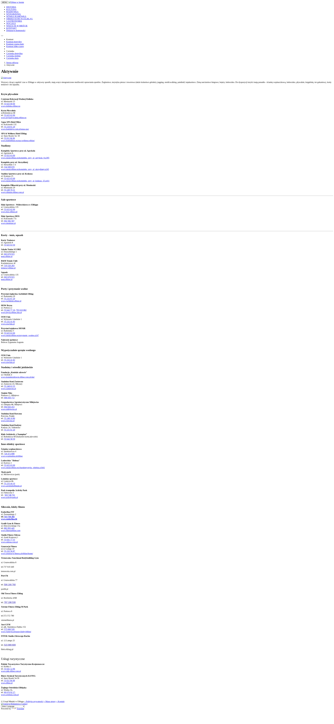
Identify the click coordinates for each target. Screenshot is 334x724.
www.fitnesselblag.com (10, 530)
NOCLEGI (11, 23)
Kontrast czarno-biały (15, 44)
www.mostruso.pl (8, 223)
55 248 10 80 (9, 418)
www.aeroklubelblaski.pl (11, 486)
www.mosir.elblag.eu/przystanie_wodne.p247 (20, 335)
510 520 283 (9, 265)
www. (3, 140)
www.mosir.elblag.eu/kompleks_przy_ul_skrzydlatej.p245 (25, 169)
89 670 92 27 (9, 692)
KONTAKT (11, 28)
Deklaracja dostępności (15, 30)
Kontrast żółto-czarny (15, 46)
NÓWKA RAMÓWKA (16, 16)
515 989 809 (10, 645)
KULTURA (11, 9)
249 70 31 (11, 190)
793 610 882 (21, 310)
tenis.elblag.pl (6, 256)
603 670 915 (9, 254)
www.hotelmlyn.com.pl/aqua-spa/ (15, 129)
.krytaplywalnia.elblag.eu (16, 117)
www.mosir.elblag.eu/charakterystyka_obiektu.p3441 (23, 467)
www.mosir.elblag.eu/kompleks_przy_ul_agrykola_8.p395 (25, 158)
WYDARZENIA (13, 14)
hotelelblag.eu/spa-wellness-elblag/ (20, 140)
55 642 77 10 (9, 310)
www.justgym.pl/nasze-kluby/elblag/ (16, 631)
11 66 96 (11, 138)
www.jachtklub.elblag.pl (11, 301)
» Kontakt (60, 701)
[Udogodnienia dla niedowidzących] (2, 35)
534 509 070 (9, 167)
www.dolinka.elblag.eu (10, 106)
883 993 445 (9, 528)
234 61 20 (10, 127)
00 (14, 465)
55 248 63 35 (9, 386)
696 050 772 (9, 398)
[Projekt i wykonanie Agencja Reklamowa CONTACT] (14, 704)
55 (5, 127)
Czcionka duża (12, 58)
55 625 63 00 (9, 155)
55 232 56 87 (9, 551)
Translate (20, 709)
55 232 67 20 (9, 298)
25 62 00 (11, 209)
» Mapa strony (50, 701)
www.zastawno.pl (8, 388)
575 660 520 (9, 629)
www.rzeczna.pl (7, 421)
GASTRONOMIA (14, 21)
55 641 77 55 (9, 540)
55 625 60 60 (9, 104)
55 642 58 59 (9, 439)
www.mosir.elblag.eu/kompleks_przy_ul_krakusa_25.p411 (25, 181)
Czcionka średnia (13, 56)
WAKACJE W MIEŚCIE (17, 26)
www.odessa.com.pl (9, 542)
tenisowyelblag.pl (8, 268)
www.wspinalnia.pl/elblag (12, 456)
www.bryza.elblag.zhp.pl (11, 312)
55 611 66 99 (9, 680)
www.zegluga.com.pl (10, 695)
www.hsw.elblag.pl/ (9, 212)
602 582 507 (9, 221)
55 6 (6, 209)
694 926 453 (9, 407)
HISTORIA (11, 7)
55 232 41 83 (9, 321)
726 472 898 (9, 454)
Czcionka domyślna (14, 53)
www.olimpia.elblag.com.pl (12, 192)
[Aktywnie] (6, 78)
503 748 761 (10, 495)
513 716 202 (9, 517)
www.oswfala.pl (8, 324)
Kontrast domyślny (14, 42)
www (3, 117)
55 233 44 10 (9, 483)
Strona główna (12, 63)
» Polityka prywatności (33, 701)
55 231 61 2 (9, 430)
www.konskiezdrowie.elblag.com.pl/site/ (18, 377)
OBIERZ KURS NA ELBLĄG (19, 19)
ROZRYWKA (12, 12)
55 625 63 (8, 465)
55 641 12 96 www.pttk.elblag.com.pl (11, 670)
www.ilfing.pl (7, 683)
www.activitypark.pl (9, 497)
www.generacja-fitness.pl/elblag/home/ (17, 553)
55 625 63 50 (9, 245)
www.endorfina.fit (9, 519)
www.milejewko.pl (9, 409)
